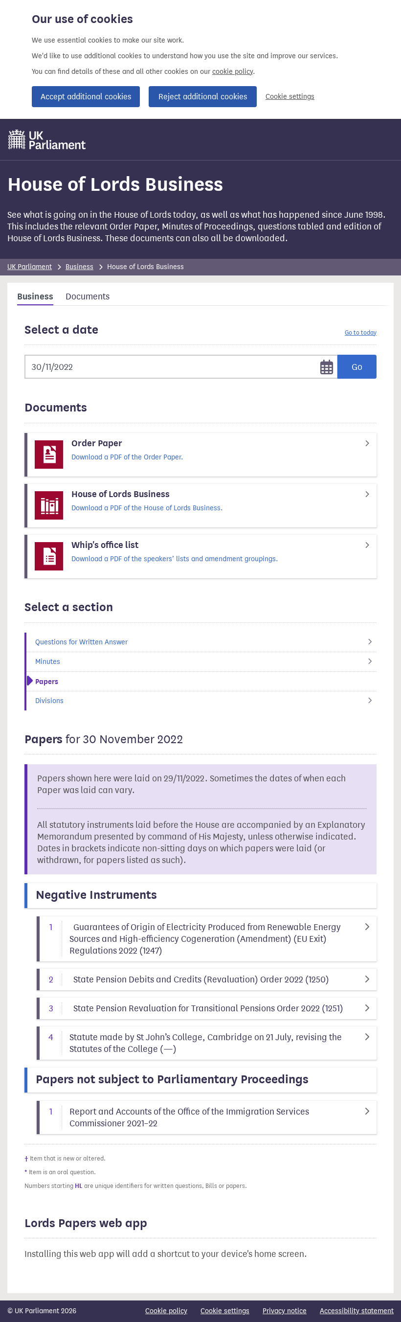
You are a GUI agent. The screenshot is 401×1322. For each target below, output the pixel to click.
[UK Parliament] (47, 139)
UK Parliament (29, 267)
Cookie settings (290, 96)
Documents (88, 296)
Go (357, 367)
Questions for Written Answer (81, 642)
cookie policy (232, 72)
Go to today (361, 332)
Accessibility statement (357, 1311)
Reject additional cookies (202, 96)
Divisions (49, 701)
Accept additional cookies (86, 96)
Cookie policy (166, 1311)
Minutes (47, 662)
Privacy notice (285, 1311)
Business (79, 267)
